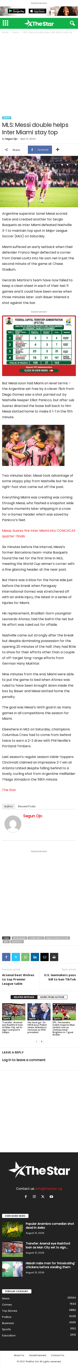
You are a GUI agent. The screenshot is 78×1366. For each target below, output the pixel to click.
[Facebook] (6, 957)
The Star (9, 790)
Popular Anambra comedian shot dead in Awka (50, 1226)
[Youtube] (52, 1197)
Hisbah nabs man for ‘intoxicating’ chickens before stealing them (50, 1265)
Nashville (17, 941)
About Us (19, 1355)
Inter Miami (19, 938)
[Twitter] (16, 957)
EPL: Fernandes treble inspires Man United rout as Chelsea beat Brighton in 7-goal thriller (64, 1028)
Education (9, 1335)
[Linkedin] (35, 957)
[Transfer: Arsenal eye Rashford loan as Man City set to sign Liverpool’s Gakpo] (13, 1011)
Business (8, 1323)
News (6, 1298)
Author (8, 806)
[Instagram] (35, 1197)
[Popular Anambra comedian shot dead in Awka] (12, 1229)
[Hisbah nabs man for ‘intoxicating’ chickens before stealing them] (12, 1269)
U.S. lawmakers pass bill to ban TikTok (60, 977)
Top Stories (9, 1311)
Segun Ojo (11, 138)
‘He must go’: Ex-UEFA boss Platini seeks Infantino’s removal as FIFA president (37, 1027)
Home (5, 32)
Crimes (7, 1305)
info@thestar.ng (49, 1188)
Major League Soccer (57, 938)
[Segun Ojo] (13, 824)
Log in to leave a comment (24, 1060)
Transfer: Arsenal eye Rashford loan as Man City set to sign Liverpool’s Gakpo (12, 1027)
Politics (6, 1317)
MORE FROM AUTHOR (52, 997)
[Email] (44, 957)
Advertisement (37, 1355)
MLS (6, 941)
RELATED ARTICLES (24, 997)
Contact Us (57, 1355)
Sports (15, 32)
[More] (57, 150)
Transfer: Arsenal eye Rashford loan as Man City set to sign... (48, 1245)
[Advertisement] (39, 75)
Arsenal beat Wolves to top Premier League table (18, 979)
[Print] (54, 957)
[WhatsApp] (25, 957)
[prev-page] (37, 1041)
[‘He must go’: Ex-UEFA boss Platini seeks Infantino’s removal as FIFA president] (39, 1011)
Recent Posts (27, 806)
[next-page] (42, 1041)
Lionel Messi (35, 938)
